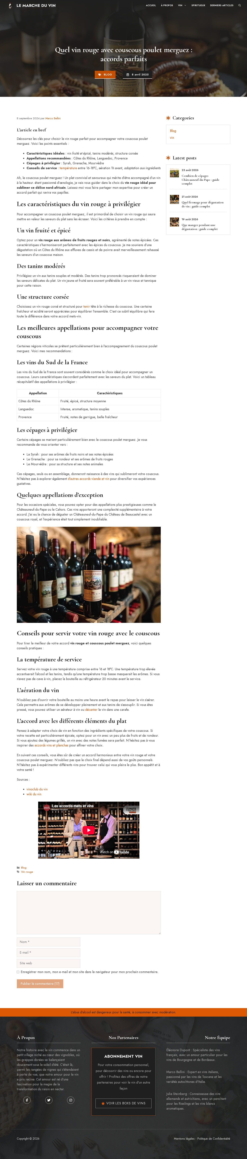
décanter (91, 709)
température (68, 168)
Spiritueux (198, 5)
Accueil (151, 5)
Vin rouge (27, 872)
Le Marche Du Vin (36, 5)
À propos (167, 5)
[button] (239, 5)
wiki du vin (34, 794)
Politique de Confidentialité (213, 1139)
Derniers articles (221, 5)
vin (172, 137)
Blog (108, 75)
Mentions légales (184, 1139)
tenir (86, 306)
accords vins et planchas (51, 745)
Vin (180, 5)
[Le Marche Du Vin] (10, 5)
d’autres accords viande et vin (88, 478)
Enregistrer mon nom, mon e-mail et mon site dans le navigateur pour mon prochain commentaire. (89, 972)
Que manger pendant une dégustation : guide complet (200, 227)
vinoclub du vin (37, 789)
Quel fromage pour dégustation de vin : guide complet (202, 204)
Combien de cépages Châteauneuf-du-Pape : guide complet (200, 179)
